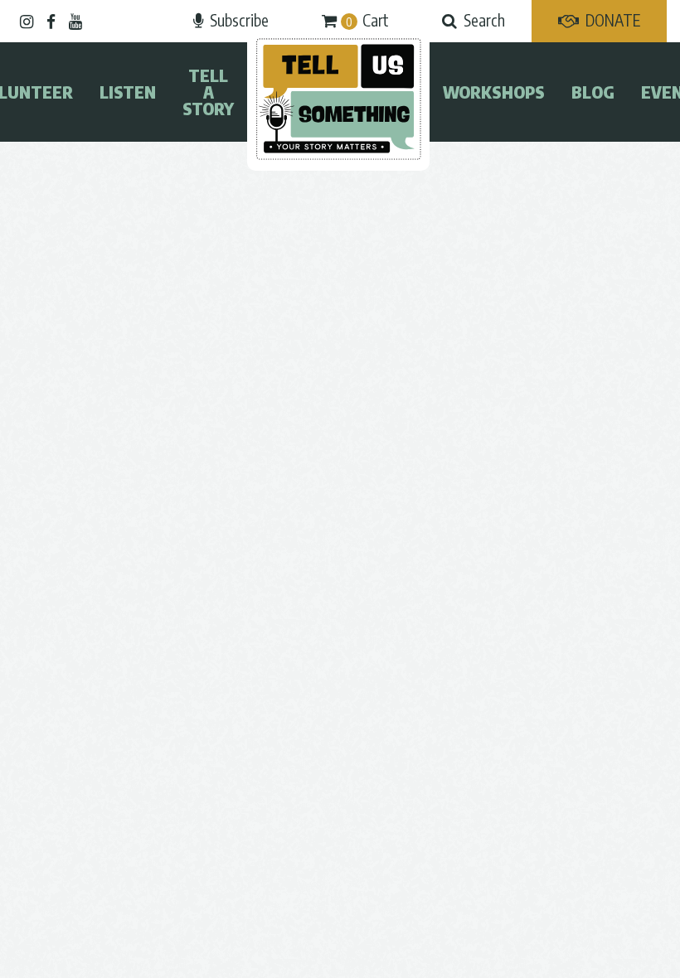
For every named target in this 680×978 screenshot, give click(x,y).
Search (484, 20)
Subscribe (239, 20)
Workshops (494, 91)
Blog (592, 91)
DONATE (612, 20)
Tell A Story (208, 92)
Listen (128, 91)
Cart (367, 20)
